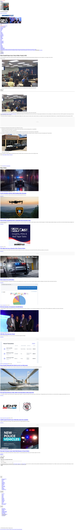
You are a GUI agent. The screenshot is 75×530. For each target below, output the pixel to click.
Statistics (16, 49)
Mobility (1, 36)
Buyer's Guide (34, 49)
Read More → (2, 196)
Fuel (0, 31)
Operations (1, 38)
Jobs (27, 49)
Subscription (3, 508)
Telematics (1, 46)
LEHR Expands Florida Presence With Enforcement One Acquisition (14, 419)
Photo (10, 49)
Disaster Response (2, 26)
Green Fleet (1, 34)
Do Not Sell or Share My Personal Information (16, 529)
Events (1, 29)
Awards (26, 49)
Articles (7, 0)
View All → (1, 454)
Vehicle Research (2, 48)
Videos (8, 49)
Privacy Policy (3, 513)
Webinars (24, 49)
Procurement (1, 41)
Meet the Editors (4, 509)
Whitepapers (19, 49)
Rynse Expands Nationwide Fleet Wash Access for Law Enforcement (14, 365)
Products (12, 49)
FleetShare (1, 49)
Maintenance (1, 35)
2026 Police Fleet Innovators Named (7, 334)
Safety (1, 43)
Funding (1, 32)
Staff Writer (4, 218)
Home (1, 53)
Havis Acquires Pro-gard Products (7, 279)
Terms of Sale (9, 529)
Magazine (14, 49)
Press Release (3, 512)
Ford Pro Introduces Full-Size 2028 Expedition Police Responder (13, 193)
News (6, 0)
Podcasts (22, 49)
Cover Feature (3, 0)
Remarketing (1, 42)
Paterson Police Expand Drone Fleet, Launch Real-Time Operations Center (15, 220)
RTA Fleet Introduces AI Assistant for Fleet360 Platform (11, 306)
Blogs (7, 49)
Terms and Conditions (4, 514)
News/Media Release (5, 191)
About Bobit (3, 515)
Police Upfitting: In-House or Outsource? (7, 154)
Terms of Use (5, 529)
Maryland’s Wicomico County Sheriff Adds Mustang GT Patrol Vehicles (14, 451)
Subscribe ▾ (2, 2)
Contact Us (3, 510)
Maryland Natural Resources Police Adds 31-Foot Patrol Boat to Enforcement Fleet (17, 392)
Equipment (1, 28)
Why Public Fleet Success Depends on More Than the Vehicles (12, 248)
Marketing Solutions (4, 511)
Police (1, 39)
